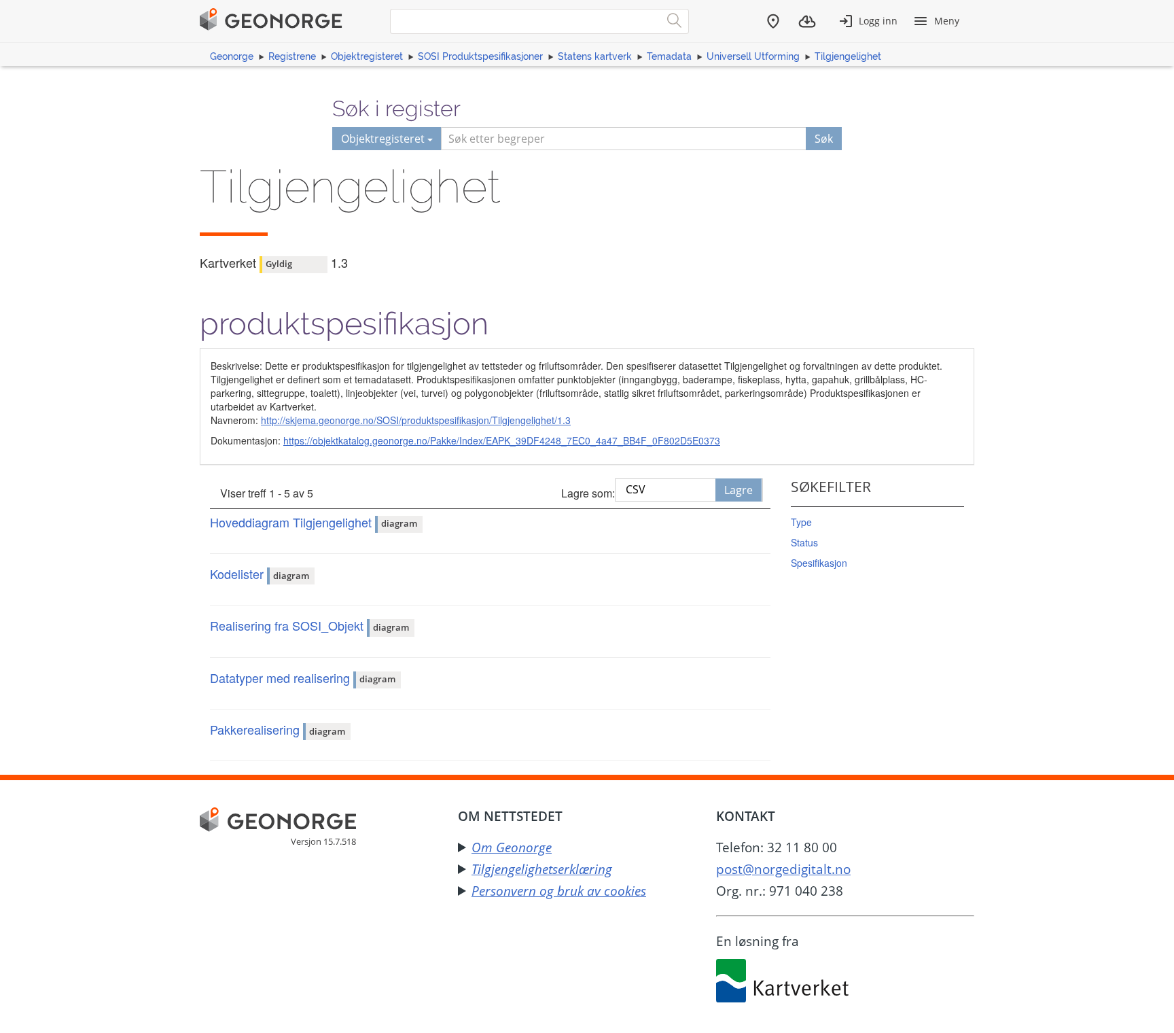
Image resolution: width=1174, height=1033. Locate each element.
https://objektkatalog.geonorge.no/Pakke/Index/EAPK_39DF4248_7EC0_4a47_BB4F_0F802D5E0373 (501, 440)
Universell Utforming (753, 56)
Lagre (738, 490)
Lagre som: (588, 493)
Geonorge (231, 56)
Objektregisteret (367, 56)
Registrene (292, 56)
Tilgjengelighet (848, 56)
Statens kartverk (595, 56)
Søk (824, 138)
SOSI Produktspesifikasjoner (480, 56)
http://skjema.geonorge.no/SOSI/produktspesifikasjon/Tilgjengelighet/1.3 (416, 420)
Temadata (669, 56)
